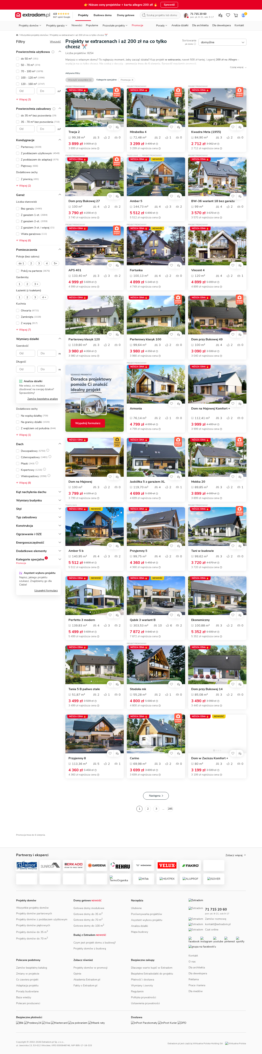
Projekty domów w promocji (90, 968)
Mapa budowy (139, 932)
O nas (192, 962)
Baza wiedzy (23, 997)
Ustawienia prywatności (145, 1003)
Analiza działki (179, 25)
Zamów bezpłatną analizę (42, 399)
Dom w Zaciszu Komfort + (209, 758)
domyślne (207, 42)
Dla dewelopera (221, 25)
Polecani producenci (28, 1003)
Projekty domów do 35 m (32, 932)
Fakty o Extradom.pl (85, 985)
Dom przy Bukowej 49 (207, 339)
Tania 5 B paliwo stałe (84, 689)
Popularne (92, 25)
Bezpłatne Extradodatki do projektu (152, 973)
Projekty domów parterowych (34, 913)
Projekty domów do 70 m (32, 938)
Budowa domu (103, 15)
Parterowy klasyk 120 (84, 339)
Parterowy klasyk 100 (145, 339)
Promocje (137, 25)
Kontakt (239, 25)
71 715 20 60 (198, 14)
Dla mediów (196, 991)
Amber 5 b (76, 551)
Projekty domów (26, 900)
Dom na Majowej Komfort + (210, 409)
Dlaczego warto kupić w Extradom (151, 968)
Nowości (77, 25)
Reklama (194, 980)
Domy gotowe (125, 15)
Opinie (77, 973)
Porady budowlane (27, 991)
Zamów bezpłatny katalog (31, 968)
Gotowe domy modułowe (88, 908)
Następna (154, 796)
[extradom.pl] (32, 15)
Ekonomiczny (200, 620)
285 (170, 809)
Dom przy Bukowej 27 (84, 201)
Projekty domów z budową (89, 948)
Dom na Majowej (80, 482)
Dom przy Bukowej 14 (207, 689)
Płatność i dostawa (142, 979)
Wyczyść (55, 41)
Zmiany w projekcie (27, 973)
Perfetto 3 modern (81, 620)
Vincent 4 (198, 270)
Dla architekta (200, 25)
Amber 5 (136, 201)
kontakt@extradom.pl (203, 927)
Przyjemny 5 (138, 551)
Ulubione (136, 908)
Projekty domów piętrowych (33, 925)
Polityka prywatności (143, 997)
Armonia (136, 409)
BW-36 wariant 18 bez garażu (213, 201)
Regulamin (137, 991)
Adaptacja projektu (27, 985)
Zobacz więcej (234, 855)
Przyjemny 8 (77, 758)
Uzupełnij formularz (46, 590)
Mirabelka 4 (138, 132)
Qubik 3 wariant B (143, 620)
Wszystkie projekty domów (34, 35)
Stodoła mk (138, 689)
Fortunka (136, 270)
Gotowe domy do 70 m (88, 920)
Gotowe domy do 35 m (88, 914)
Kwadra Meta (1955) (206, 132)
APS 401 (74, 270)
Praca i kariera (197, 986)
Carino (134, 758)
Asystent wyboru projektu (146, 920)
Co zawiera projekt (27, 979)
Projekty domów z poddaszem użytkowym (41, 919)
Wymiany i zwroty (142, 985)
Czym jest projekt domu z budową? (94, 942)
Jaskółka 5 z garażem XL (147, 482)
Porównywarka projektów (146, 914)
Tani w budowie (202, 551)
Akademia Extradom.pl (86, 979)
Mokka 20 (198, 482)
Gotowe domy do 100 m (88, 926)
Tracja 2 (74, 132)
